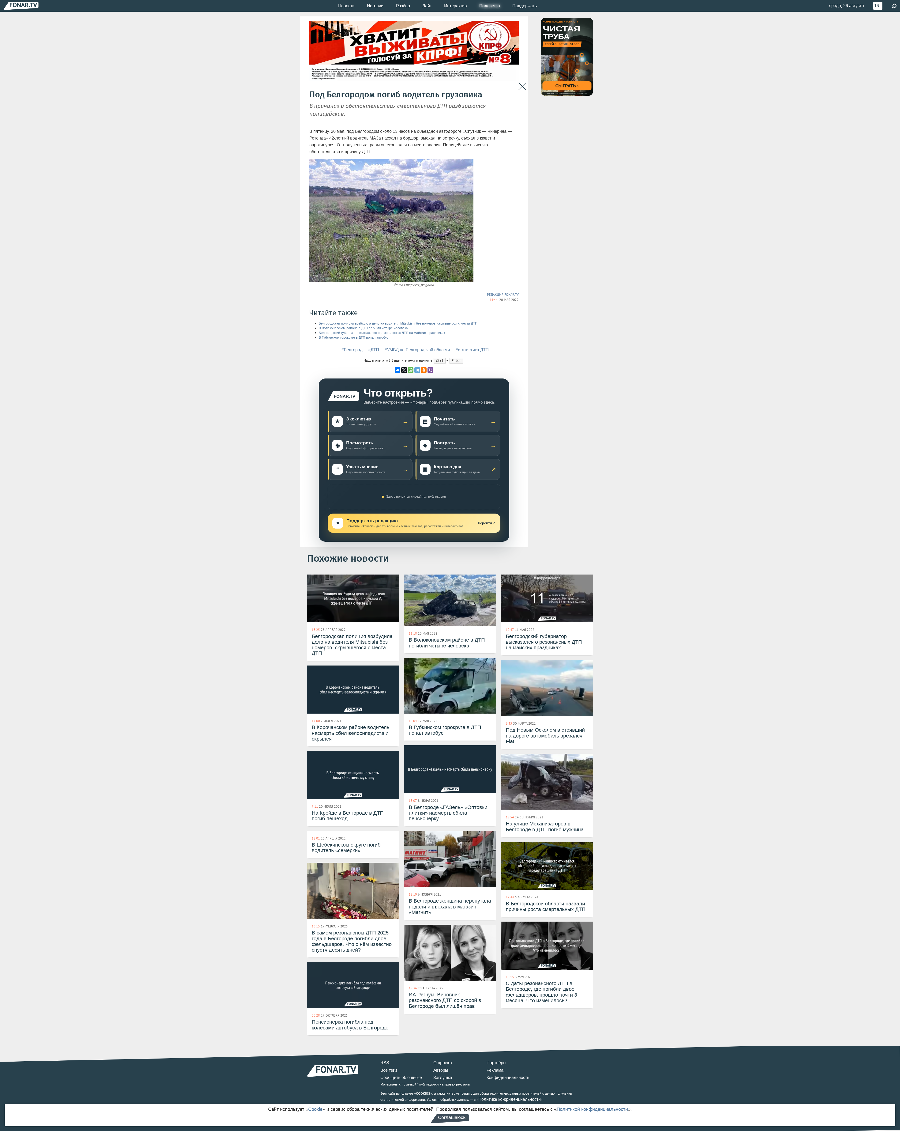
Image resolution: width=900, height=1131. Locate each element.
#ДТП (373, 350)
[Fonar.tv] (21, 6)
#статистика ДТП (472, 350)
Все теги (388, 1070)
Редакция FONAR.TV (503, 294)
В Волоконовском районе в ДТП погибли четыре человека (363, 328)
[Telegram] (417, 370)
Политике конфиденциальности (509, 1099)
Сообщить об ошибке (401, 1077)
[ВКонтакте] (397, 370)
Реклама (495, 1070)
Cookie (315, 1109)
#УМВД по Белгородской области (417, 350)
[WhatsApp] (410, 370)
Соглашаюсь (451, 1117)
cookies (423, 1093)
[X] (404, 370)
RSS (384, 1063)
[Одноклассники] (424, 370)
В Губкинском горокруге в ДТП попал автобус (353, 337)
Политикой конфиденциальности (592, 1109)
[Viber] (430, 370)
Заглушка (442, 1077)
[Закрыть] (522, 86)
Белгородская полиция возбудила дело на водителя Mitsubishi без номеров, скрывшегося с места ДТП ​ (398, 323)
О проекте (443, 1063)
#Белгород (352, 350)
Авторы (440, 1070)
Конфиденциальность (508, 1077)
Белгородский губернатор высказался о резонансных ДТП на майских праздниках (382, 333)
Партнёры (496, 1063)
